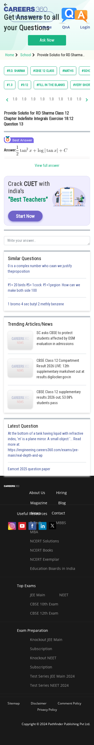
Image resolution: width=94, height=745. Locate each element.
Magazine (38, 502)
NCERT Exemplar (44, 559)
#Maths (67, 71)
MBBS (61, 522)
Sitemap (14, 703)
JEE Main (37, 594)
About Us (37, 492)
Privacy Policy (47, 709)
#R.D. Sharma (16, 71)
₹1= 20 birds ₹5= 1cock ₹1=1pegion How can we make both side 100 (44, 288)
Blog (62, 502)
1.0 (15, 99)
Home (46, 27)
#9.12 (24, 85)
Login (85, 27)
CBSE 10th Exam (44, 603)
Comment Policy (69, 703)
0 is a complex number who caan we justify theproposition (40, 268)
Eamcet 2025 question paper (29, 469)
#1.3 (10, 85)
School (25, 55)
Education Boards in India (52, 568)
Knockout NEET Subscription (43, 662)
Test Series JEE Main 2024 (52, 676)
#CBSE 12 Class (43, 71)
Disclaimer (38, 703)
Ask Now (47, 40)
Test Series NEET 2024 (49, 685)
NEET (63, 594)
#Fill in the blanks (51, 85)
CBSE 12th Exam (44, 613)
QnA (66, 27)
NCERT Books (41, 550)
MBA (34, 531)
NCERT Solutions (44, 540)
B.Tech (36, 522)
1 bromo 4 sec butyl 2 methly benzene (37, 304)
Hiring (61, 492)
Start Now (25, 216)
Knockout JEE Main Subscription (46, 644)
